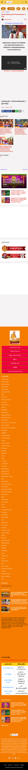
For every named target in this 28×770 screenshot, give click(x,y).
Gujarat (14, 440)
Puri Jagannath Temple (14, 509)
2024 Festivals (14, 389)
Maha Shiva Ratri (14, 473)
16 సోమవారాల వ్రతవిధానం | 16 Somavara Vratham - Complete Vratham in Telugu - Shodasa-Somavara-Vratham (18, 192)
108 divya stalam (14, 381)
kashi (14, 578)
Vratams (14, 558)
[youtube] (15, 758)
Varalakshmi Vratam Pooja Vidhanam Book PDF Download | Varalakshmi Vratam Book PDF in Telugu (19, 704)
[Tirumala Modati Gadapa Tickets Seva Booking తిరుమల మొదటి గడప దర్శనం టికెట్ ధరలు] (5, 609)
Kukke (14, 458)
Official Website (14, 481)
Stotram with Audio (14, 540)
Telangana (14, 548)
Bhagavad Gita (14, 412)
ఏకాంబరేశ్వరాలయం (8, 668)
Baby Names (14, 409)
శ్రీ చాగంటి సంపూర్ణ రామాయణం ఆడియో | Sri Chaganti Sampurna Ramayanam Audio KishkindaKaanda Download (6, 131)
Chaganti (7, 12)
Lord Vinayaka (14, 463)
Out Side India (14, 486)
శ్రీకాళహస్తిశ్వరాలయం (8, 687)
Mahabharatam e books (14, 476)
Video (11, 107)
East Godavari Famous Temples (14, 422)
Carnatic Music (14, 420)
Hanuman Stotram (14, 443)
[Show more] (23, 111)
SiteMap (22, 765)
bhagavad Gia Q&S (14, 573)
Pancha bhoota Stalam (14, 489)
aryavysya (14, 571)
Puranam (14, 507)
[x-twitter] (12, 758)
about (14, 563)
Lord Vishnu (14, 466)
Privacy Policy (14, 502)
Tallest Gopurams (14, 543)
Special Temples (14, 532)
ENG (18, 8)
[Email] (20, 111)
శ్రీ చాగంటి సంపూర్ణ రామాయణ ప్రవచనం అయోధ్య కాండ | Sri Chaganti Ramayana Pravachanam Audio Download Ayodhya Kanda (6, 148)
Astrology (14, 407)
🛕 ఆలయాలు (11, 8)
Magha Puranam (14, 471)
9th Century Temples (14, 399)
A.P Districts (14, 402)
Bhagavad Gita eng (14, 417)
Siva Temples (14, 525)
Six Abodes (14, 527)
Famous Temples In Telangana (14, 427)
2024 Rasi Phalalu (14, 391)
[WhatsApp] (16, 111)
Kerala (14, 455)
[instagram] (19, 758)
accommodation (14, 566)
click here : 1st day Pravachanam (14, 71)
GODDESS (14, 432)
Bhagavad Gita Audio (14, 415)
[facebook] (9, 758)
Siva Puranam (14, 522)
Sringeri (14, 535)
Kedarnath (14, 453)
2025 (14, 394)
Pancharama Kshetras (14, 491)
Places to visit (14, 494)
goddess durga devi (14, 576)
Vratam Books (14, 555)
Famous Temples (14, 425)
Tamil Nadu (14, 545)
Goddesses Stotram (14, 435)
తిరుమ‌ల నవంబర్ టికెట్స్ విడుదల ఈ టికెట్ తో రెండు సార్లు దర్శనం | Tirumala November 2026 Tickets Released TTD (19, 594)
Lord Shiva (14, 461)
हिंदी (23, 8)
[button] (2, 2)
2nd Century (14, 397)
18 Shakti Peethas (14, 384)
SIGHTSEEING (14, 517)
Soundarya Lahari (14, 530)
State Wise (14, 537)
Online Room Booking (14, 484)
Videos (14, 553)
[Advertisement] (14, 86)
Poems (14, 496)
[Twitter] (13, 111)
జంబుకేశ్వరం (8, 674)
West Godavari (14, 560)
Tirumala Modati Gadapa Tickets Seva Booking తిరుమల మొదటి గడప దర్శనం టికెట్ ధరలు (19, 608)
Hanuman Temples (14, 445)
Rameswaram (14, 514)
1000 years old (14, 379)
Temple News (14, 550)
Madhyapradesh (14, 468)
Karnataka (14, 450)
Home (3, 8)
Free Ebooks (14, 430)
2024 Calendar (14, 386)
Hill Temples (14, 448)
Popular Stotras (14, 499)
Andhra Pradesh (14, 404)
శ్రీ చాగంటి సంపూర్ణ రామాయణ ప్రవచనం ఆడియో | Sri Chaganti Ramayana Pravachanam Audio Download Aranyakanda (20, 131)
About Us (10, 765)
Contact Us (16, 765)
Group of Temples (14, 438)
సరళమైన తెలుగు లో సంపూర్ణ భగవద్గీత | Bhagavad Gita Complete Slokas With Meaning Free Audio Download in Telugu (18, 200)
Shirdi (14, 520)
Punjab (14, 504)
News (14, 479)
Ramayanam (14, 512)
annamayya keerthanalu (14, 568)
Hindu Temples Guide (18, 767)
